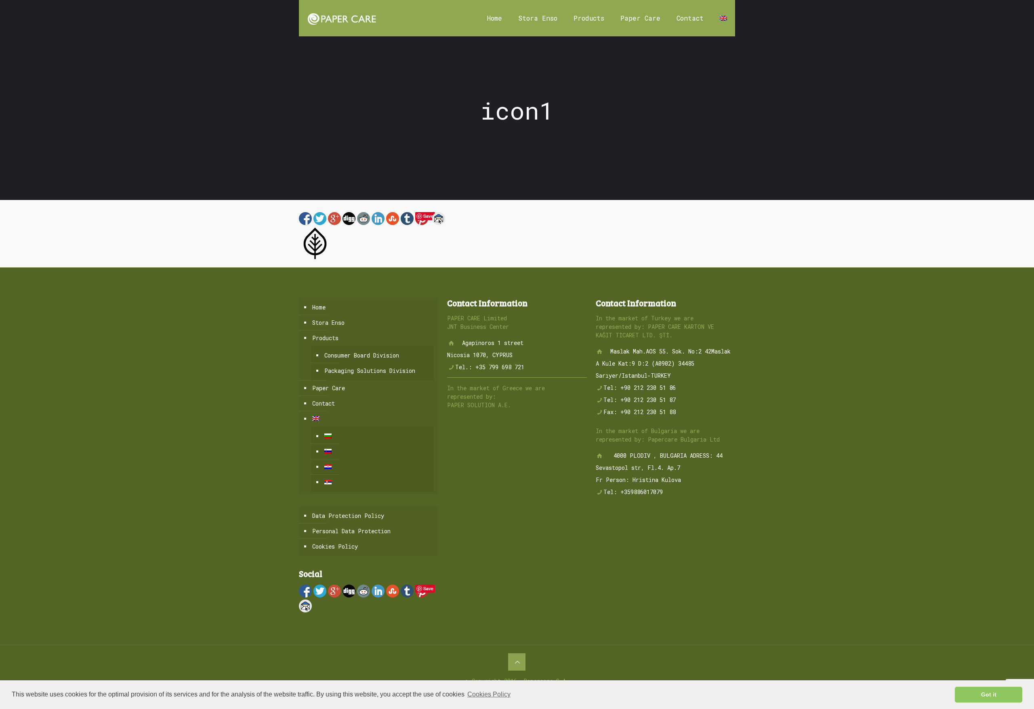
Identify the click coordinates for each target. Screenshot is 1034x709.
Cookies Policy (335, 546)
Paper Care (328, 388)
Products (325, 338)
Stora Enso (328, 322)
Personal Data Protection (351, 531)
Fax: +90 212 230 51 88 (639, 412)
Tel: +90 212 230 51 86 (639, 387)
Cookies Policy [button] (489, 694)
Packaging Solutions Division (369, 370)
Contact (323, 403)
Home (319, 307)
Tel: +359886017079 (633, 492)
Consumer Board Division (361, 355)
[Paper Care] (341, 18)
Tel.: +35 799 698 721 (489, 367)
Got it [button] (988, 694)
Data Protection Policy (348, 516)
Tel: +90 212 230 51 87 (639, 400)
